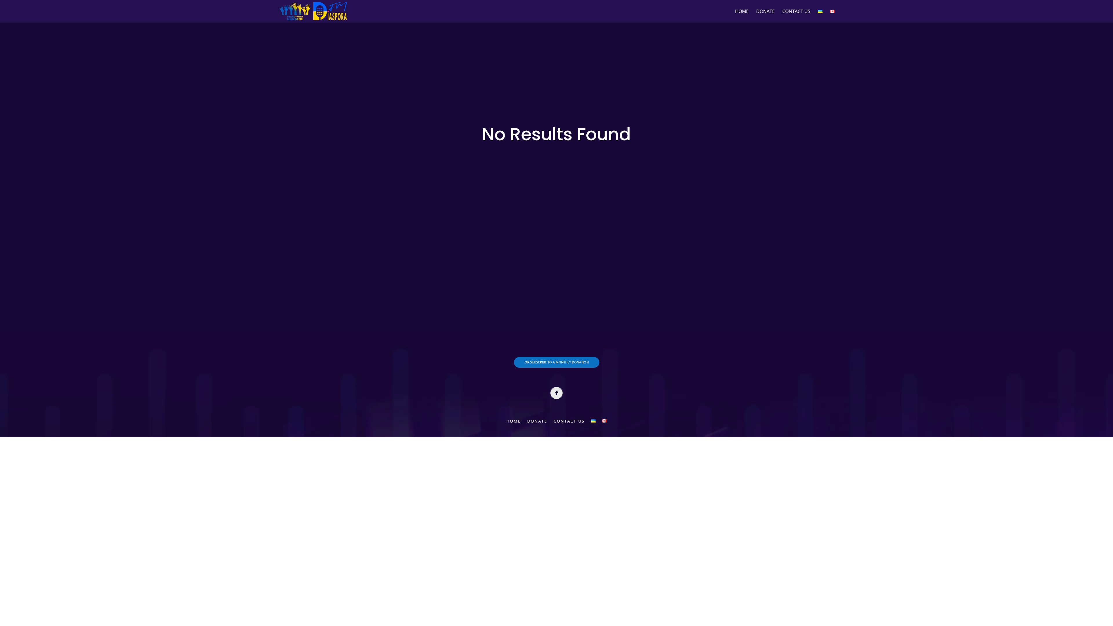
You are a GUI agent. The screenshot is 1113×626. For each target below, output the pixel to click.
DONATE (765, 11)
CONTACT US (796, 11)
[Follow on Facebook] (556, 393)
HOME (742, 11)
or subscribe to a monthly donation (557, 362)
